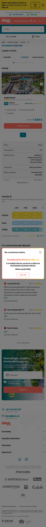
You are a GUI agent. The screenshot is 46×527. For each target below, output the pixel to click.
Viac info (23, 275)
